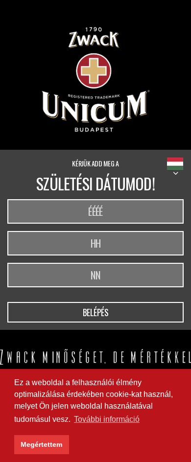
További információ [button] (107, 419)
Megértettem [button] (41, 444)
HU (175, 164)
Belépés (96, 312)
